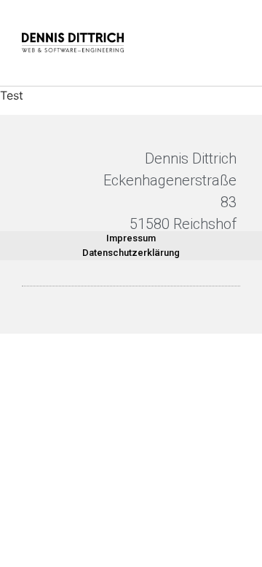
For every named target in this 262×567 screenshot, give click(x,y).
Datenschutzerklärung (131, 252)
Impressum (131, 238)
